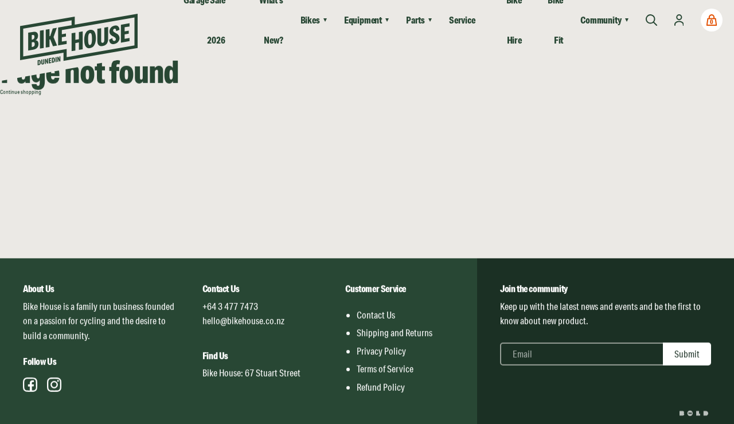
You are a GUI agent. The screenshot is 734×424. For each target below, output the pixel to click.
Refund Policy (381, 387)
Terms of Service (385, 369)
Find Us (215, 356)
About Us (38, 288)
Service (462, 20)
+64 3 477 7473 (230, 306)
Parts (415, 20)
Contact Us (221, 288)
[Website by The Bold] (695, 413)
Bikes (310, 20)
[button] (712, 20)
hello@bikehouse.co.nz (243, 321)
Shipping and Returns (394, 333)
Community (600, 20)
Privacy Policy (381, 351)
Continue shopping (20, 92)
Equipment (363, 20)
